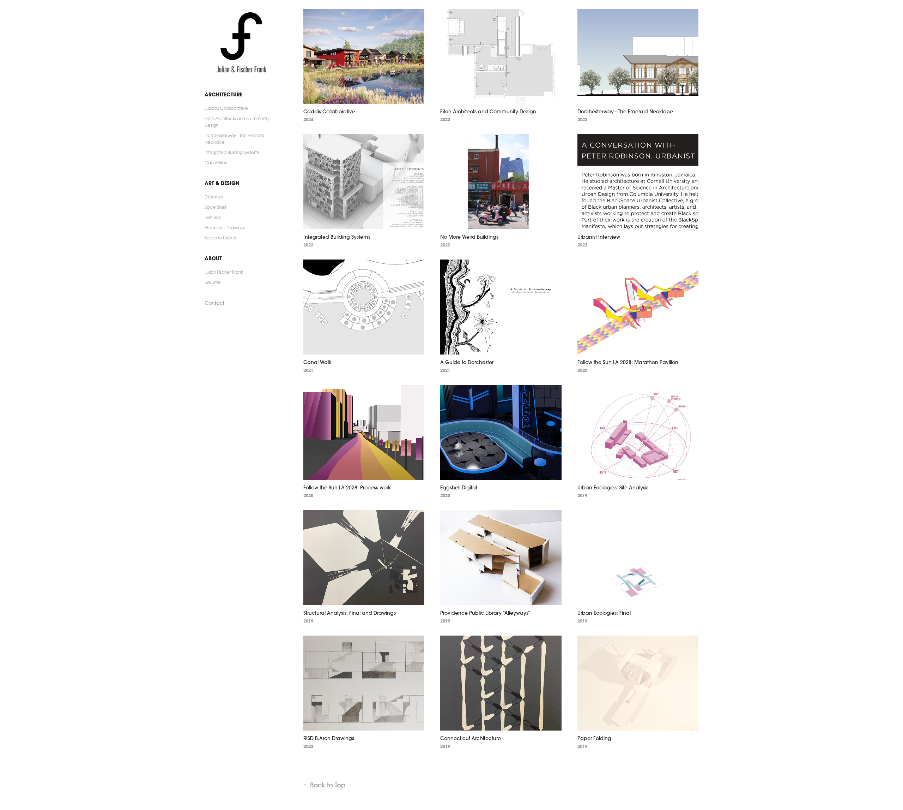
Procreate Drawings (225, 227)
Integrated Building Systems (232, 152)
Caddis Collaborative (226, 108)
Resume (213, 282)
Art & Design (222, 183)
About (213, 258)
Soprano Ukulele (221, 237)
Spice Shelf (215, 207)
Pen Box (213, 217)
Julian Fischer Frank (224, 272)
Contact (214, 303)
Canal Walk (216, 162)
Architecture (223, 94)
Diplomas (214, 196)
